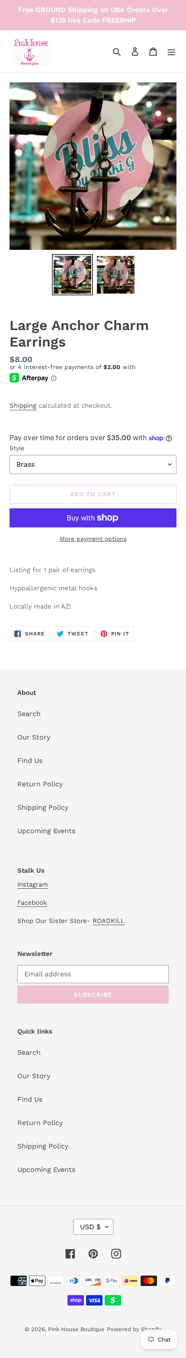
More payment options (93, 538)
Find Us (29, 760)
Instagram (32, 884)
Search (29, 714)
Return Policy (40, 784)
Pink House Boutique (76, 1329)
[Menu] (171, 51)
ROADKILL (109, 921)
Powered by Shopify (134, 1329)
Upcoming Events (46, 831)
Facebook (32, 902)
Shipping (23, 405)
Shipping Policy (42, 807)
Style (17, 448)
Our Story (33, 737)
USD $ (90, 1227)
